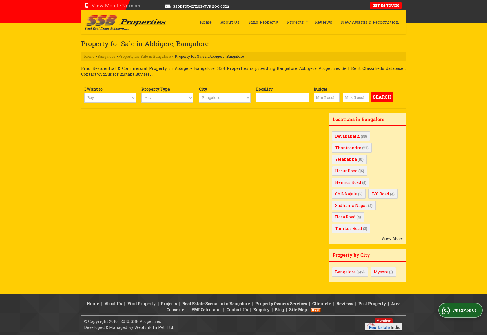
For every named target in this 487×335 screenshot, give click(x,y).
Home (206, 22)
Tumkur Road (348, 228)
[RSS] (316, 309)
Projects (295, 22)
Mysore (381, 271)
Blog (279, 309)
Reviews (323, 22)
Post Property (372, 303)
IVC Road (380, 193)
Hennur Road (348, 182)
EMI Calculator (206, 309)
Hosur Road (346, 170)
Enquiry (261, 309)
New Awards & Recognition (370, 22)
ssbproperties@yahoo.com (201, 6)
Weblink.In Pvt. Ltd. (154, 327)
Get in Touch (386, 5)
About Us (230, 22)
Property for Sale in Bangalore (144, 56)
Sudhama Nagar (351, 205)
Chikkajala (346, 193)
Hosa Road (345, 217)
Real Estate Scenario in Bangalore (216, 303)
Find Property (263, 22)
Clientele (321, 303)
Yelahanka (346, 159)
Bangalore (106, 56)
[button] (116, 5)
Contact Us (237, 309)
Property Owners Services (281, 303)
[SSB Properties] (125, 22)
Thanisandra (348, 147)
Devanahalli (347, 136)
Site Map (298, 309)
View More (392, 238)
